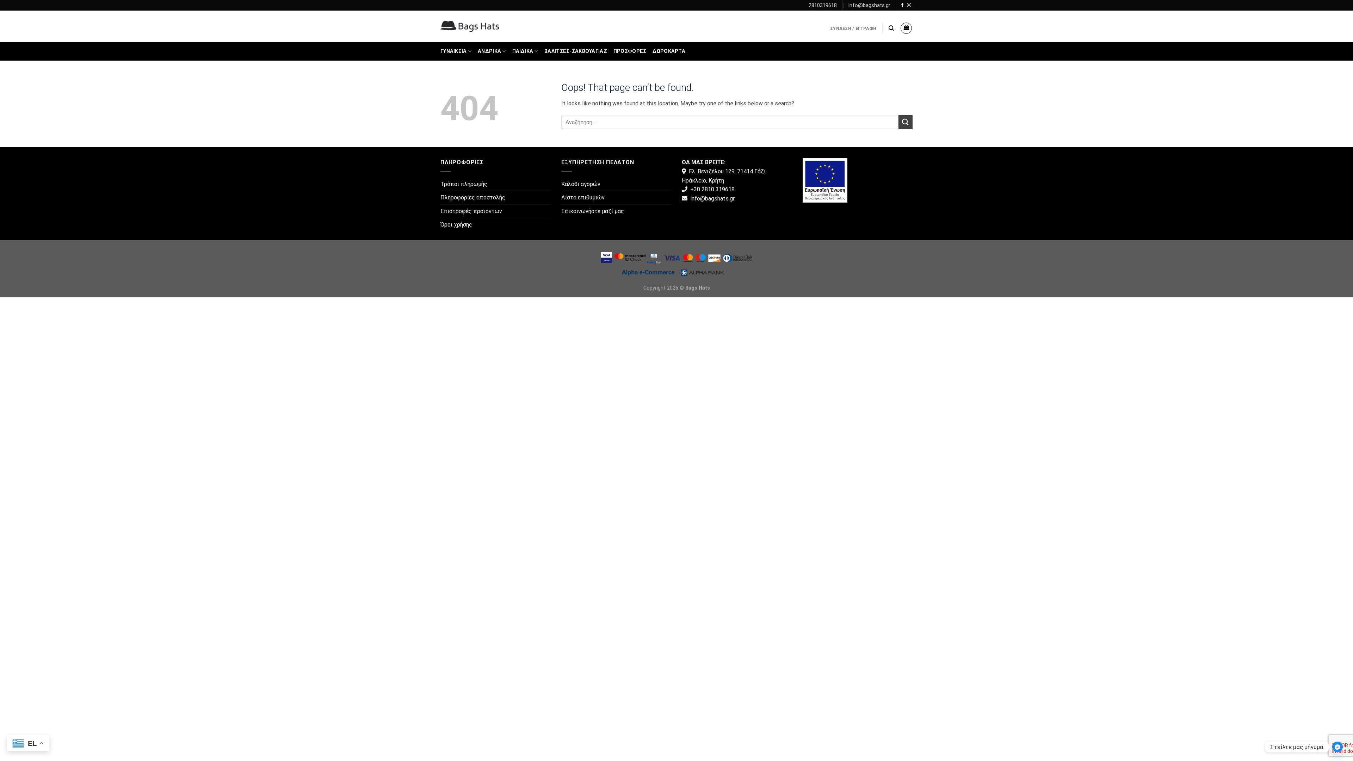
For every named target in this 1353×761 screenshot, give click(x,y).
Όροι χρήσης (456, 224)
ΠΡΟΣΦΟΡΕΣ (630, 51)
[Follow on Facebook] (902, 5)
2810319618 (823, 5)
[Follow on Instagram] (909, 5)
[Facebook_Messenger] (1337, 747)
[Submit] (905, 122)
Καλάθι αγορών (580, 184)
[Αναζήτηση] (891, 28)
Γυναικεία (453, 51)
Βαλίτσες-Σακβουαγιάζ (575, 51)
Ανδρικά (489, 51)
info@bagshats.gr (869, 5)
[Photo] (825, 180)
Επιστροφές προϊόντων (471, 211)
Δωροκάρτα (669, 51)
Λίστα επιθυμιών (583, 197)
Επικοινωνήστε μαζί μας (592, 211)
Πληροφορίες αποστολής (472, 197)
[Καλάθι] (906, 28)
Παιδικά (522, 51)
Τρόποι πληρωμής (463, 184)
